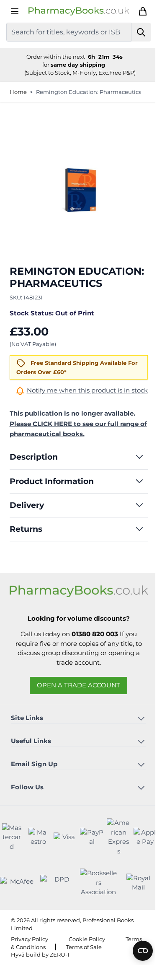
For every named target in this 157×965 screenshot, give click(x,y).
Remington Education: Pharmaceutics (88, 91)
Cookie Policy (87, 939)
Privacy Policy (29, 939)
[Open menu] (15, 11)
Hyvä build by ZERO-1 (40, 954)
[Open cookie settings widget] (143, 951)
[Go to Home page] (78, 11)
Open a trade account (78, 685)
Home (18, 91)
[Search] (141, 32)
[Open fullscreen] (79, 190)
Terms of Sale (84, 947)
